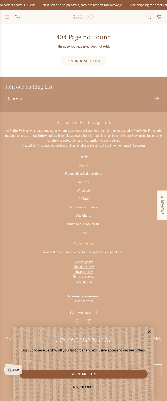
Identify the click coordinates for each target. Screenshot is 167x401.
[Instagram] (89, 321)
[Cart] (159, 17)
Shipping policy (83, 267)
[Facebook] (78, 321)
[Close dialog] (149, 331)
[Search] (149, 17)
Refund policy (83, 262)
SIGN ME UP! (83, 374)
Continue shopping (83, 61)
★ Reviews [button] (162, 205)
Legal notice (84, 281)
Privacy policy (83, 272)
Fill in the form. (83, 301)
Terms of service (83, 276)
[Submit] (156, 98)
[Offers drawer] (17, 17)
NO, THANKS (83, 387)
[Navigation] (7, 17)
